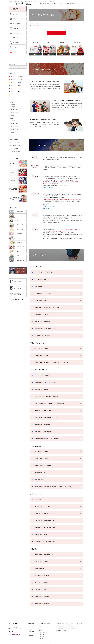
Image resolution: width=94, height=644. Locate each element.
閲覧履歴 (71, 623)
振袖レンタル (31, 623)
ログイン (60, 3)
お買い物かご (66, 3)
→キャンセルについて (48, 208)
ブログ (77, 3)
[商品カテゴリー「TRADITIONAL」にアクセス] (18, 188)
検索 (18, 67)
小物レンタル (31, 635)
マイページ (67, 623)
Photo (85, 3)
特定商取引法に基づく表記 (61, 630)
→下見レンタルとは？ (48, 187)
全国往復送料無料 (65, 625)
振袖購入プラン (42, 626)
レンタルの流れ (59, 625)
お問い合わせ (63, 628)
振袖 (41, 3)
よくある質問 (58, 628)
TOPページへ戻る (57, 32)
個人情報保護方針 (74, 628)
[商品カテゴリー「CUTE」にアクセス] (18, 163)
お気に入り (72, 3)
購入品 (40, 630)
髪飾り (44, 3)
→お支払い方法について (48, 206)
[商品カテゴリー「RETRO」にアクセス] (18, 180)
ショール (49, 3)
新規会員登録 (54, 3)
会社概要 (68, 628)
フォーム (41, 124)
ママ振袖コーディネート (44, 623)
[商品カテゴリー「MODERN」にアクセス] (18, 172)
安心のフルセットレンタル (74, 625)
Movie (81, 3)
